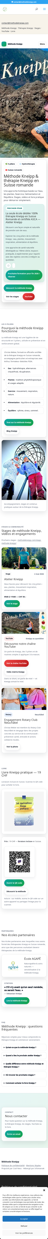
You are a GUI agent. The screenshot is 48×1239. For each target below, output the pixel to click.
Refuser (24, 1226)
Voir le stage (12, 603)
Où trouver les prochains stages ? (20, 1075)
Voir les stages (12, 296)
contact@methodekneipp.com (15, 23)
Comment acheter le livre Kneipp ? (21, 1083)
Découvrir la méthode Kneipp (19, 288)
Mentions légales (33, 1165)
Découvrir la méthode (16, 891)
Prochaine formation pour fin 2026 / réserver (24, 275)
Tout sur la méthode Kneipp (19, 422)
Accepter (24, 1219)
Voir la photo (12, 746)
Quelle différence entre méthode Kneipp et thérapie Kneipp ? (24, 1065)
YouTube (28, 296)
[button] (44, 1190)
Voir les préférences (24, 1233)
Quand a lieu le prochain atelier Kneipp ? (23, 1055)
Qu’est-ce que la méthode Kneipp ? (21, 1047)
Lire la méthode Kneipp (17, 1000)
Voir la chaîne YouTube (16, 663)
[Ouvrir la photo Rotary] (24, 699)
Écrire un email (13, 1134)
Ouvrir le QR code (14, 883)
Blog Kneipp (12, 431)
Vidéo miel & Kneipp (15, 672)
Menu (42, 44)
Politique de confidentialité (13, 1165)
